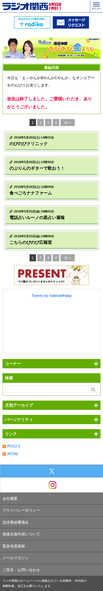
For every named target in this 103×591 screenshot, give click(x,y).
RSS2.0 (13, 446)
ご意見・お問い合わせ (21, 570)
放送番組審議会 (15, 522)
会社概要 (10, 498)
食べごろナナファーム (31, 193)
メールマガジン (15, 558)
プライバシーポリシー (21, 510)
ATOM (12, 454)
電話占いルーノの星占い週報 (37, 217)
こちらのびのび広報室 (31, 242)
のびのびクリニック (29, 143)
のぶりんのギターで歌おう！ (37, 168)
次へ (67, 123)
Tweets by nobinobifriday (52, 295)
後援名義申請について (21, 534)
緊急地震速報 (13, 546)
